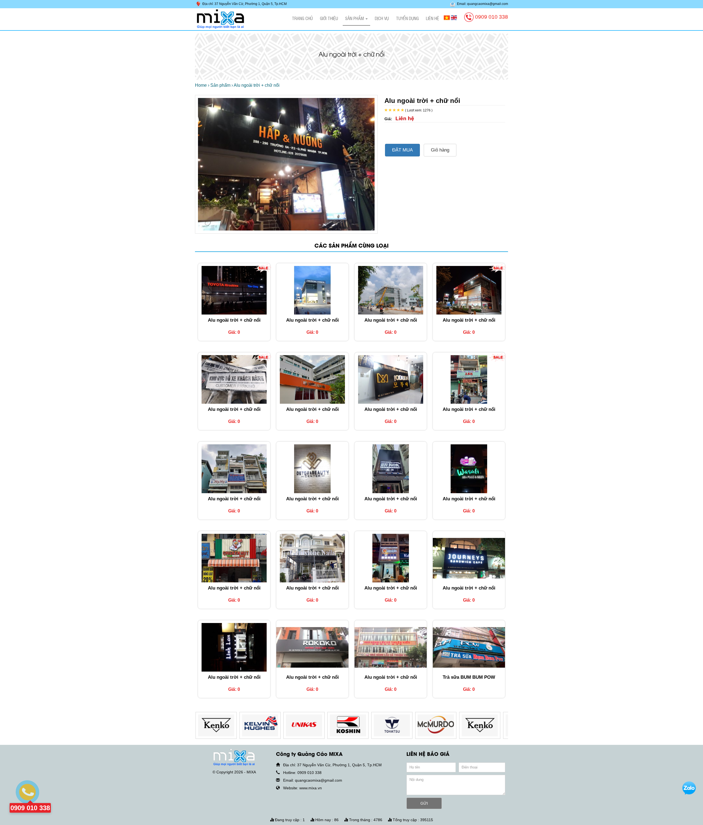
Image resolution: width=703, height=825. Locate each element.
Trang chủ (302, 18)
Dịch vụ (382, 18)
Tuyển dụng (407, 18)
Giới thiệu (329, 18)
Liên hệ (432, 18)
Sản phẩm (355, 18)
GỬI (424, 803)
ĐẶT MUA (402, 150)
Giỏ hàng (440, 150)
